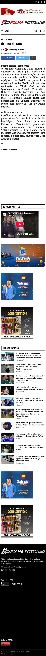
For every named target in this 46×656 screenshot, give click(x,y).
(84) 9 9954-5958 (9, 570)
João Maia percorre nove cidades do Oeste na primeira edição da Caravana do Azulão (30, 400)
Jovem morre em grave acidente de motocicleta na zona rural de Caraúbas (30, 424)
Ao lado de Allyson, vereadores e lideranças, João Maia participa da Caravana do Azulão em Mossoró (28, 355)
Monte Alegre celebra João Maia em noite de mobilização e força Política (29, 435)
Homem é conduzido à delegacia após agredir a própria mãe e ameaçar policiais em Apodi (30, 458)
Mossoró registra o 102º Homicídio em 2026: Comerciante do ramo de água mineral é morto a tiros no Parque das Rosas (29, 413)
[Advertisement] (23, 612)
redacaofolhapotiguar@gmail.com (14, 567)
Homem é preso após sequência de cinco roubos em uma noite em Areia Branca (29, 447)
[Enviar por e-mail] (33, 58)
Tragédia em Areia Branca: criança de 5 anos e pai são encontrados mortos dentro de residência (30, 378)
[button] (8, 31)
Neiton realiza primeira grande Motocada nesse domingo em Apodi (29, 388)
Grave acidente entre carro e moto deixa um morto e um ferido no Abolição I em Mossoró (29, 367)
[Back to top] (41, 651)
